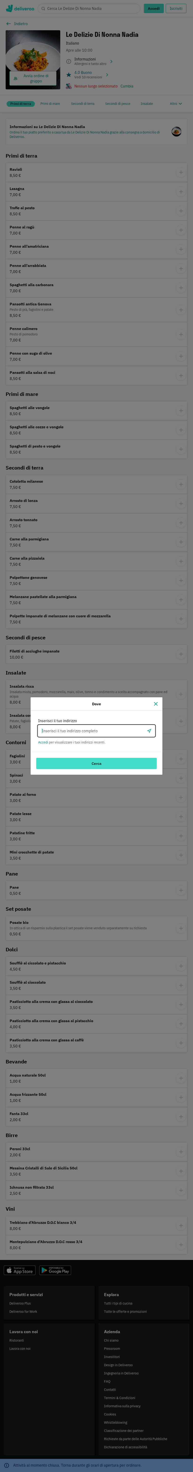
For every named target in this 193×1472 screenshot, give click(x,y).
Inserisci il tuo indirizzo (57, 720)
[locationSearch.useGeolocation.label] (149, 731)
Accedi (43, 742)
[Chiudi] (156, 704)
